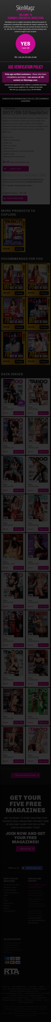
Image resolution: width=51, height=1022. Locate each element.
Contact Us (6, 98)
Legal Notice (25, 101)
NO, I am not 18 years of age (26, 57)
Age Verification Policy (23, 89)
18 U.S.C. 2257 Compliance (38, 98)
